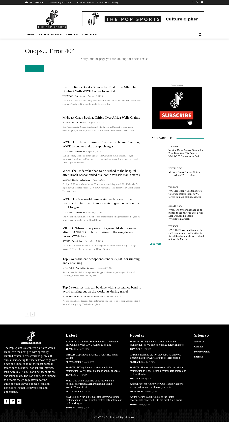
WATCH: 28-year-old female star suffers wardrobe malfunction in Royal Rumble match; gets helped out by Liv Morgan (101, 203)
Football (135, 362)
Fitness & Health (72, 296)
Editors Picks (70, 122)
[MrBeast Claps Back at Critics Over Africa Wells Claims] (42, 124)
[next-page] (32, 314)
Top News (68, 96)
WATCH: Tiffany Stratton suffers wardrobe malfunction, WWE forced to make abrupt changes (185, 193)
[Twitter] (197, 2)
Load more (155, 243)
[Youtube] (202, 2)
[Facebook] (193, 2)
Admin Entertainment (85, 268)
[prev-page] (27, 314)
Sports (66, 241)
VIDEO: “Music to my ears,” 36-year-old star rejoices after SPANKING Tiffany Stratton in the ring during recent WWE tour (99, 232)
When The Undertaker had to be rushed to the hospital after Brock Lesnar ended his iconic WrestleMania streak (90, 383)
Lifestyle (68, 268)
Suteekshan (80, 96)
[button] (200, 34)
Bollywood (136, 391)
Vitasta (83, 122)
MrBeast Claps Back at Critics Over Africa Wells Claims (101, 117)
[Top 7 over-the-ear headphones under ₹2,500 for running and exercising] (42, 267)
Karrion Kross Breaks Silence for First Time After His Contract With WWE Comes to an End (185, 153)
